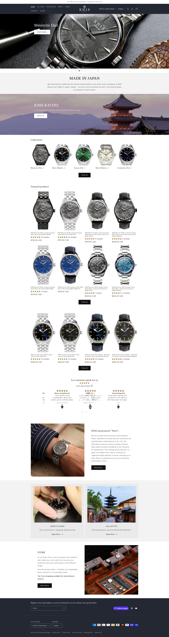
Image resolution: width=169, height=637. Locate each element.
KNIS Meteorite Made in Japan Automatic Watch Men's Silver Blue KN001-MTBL (43, 287)
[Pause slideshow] (97, 71)
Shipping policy (88, 632)
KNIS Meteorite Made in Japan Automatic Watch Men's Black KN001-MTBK (43, 233)
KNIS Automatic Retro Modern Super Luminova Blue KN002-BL (41, 355)
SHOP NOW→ (127, 57)
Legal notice (98, 632)
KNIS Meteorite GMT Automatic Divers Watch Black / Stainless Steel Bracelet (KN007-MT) (96, 288)
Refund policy (56, 632)
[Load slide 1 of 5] (76, 70)
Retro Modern (57, 168)
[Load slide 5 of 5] (87, 70)
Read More (98, 468)
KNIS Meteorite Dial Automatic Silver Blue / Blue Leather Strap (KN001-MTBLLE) (71, 287)
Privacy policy (66, 632)
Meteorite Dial (36, 168)
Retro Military (101, 168)
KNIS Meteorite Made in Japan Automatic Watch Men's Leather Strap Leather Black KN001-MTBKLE (124, 234)
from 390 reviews (83, 386)
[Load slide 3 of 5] (82, 70)
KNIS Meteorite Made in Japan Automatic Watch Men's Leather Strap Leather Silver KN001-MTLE (97, 234)
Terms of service (77, 632)
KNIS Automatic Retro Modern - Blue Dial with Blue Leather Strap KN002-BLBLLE (97, 355)
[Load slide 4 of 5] (85, 70)
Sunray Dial (78, 168)
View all (84, 175)
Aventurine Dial (123, 168)
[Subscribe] (64, 608)
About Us (40, 116)
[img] (84, 383)
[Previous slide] (71, 71)
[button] (128, 9)
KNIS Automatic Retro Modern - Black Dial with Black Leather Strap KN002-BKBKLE (124, 355)
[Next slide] (93, 71)
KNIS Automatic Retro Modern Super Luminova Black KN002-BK (68, 355)
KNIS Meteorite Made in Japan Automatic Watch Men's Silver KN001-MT (70, 233)
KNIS (37, 632)
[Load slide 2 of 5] (79, 70)
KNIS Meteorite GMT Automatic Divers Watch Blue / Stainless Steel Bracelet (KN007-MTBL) (123, 288)
